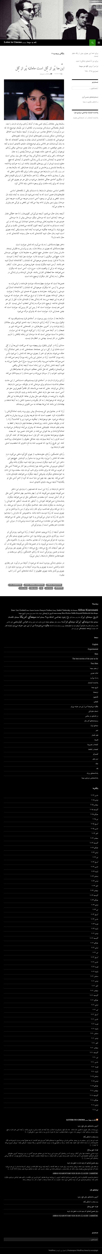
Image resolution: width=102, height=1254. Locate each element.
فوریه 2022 (94, 967)
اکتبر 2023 (95, 886)
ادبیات (40, 613)
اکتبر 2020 (95, 1043)
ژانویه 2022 (94, 972)
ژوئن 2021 (94, 1005)
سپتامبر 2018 (94, 1091)
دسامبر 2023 (94, 877)
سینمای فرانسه (23, 588)
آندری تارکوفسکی (47, 614)
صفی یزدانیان (31, 622)
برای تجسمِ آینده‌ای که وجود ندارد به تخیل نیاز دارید (82, 1163)
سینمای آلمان (40, 617)
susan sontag (57, 613)
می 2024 (95, 857)
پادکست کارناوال (93, 683)
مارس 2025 (94, 829)
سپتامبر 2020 (94, 1048)
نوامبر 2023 (94, 881)
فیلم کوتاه (73, 626)
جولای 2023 (94, 900)
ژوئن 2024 (94, 853)
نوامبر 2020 (94, 1038)
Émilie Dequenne (54, 585)
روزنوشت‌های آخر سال (91, 721)
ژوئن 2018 (94, 1105)
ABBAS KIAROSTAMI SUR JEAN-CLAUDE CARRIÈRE (75, 1174)
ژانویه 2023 (94, 929)
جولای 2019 (94, 1086)
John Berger (94, 613)
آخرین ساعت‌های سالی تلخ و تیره (88, 1126)
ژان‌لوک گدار (8, 626)
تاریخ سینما (22, 614)
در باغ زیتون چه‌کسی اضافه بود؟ (58, 617)
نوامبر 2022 (94, 934)
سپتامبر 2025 (94, 805)
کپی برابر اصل (75, 628)
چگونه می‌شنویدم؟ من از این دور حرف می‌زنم (31, 626)
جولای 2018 (94, 1100)
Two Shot (94, 664)
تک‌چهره (95, 697)
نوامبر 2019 (94, 1081)
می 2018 (95, 1110)
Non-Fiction (66, 613)
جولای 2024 (94, 848)
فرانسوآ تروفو (80, 626)
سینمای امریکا (28, 617)
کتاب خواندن (95, 628)
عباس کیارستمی (20, 622)
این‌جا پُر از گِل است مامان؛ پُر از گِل (39, 69)
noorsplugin (94, 1251)
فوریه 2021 (94, 1024)
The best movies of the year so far (85, 659)
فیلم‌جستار (68, 626)
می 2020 (95, 1058)
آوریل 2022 (94, 957)
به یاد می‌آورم (94, 678)
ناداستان (52, 626)
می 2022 (95, 953)
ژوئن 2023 (94, 905)
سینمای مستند (50, 622)
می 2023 (95, 910)
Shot (96, 654)
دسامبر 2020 (94, 1034)
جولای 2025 (94, 815)
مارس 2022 (94, 962)
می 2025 (95, 819)
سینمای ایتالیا (94, 622)
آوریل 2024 (94, 862)
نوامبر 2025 (94, 800)
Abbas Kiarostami (88, 610)
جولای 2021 (94, 1000)
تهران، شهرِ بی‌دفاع (92, 1150)
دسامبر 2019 (94, 1077)
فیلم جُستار (95, 735)
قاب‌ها (96, 740)
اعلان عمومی (94, 673)
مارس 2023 (94, 919)
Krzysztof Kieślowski (83, 613)
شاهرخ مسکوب (41, 622)
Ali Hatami (74, 610)
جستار (73, 617)
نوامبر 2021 (94, 981)
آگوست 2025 (94, 810)
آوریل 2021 (94, 1015)
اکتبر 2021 (95, 986)
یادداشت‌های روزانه (92, 773)
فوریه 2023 (94, 924)
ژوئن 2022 (94, 948)
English (95, 645)
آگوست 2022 (94, 938)
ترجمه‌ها (95, 692)
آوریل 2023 (94, 915)
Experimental (93, 650)
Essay (54, 610)
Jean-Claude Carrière (32, 610)
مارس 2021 (94, 1019)
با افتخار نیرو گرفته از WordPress (58, 1251)
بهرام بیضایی (29, 613)
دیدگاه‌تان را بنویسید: (45, 74)
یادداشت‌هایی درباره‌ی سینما (90, 778)
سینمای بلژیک (33, 588)
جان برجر (77, 617)
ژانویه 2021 (94, 1029)
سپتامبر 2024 (94, 838)
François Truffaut (46, 611)
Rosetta (59, 588)
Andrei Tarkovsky (63, 611)
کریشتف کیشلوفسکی (85, 629)
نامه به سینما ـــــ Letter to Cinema (20, 42)
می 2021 (95, 1010)
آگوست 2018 (94, 1096)
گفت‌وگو (95, 754)
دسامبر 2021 (94, 977)
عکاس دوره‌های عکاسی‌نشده (91, 626)
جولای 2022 (94, 943)
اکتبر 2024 (95, 834)
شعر (37, 622)
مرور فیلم (95, 759)
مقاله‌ (96, 764)
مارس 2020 (94, 1062)
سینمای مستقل (57, 622)
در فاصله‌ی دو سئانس (91, 716)
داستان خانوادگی (93, 711)
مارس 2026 (94, 796)
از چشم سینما (94, 669)
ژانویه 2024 (94, 872)
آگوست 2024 (94, 843)
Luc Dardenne (15, 585)
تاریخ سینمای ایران (89, 617)
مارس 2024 (94, 867)
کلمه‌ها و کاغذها (93, 750)
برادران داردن (49, 588)
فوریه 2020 (94, 1067)
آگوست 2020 (94, 1053)
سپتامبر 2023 (94, 891)
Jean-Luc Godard (18, 611)
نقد (62, 64)
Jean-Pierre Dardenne (34, 585)
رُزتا (41, 588)
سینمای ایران (83, 622)
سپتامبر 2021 (94, 991)
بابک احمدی (35, 613)
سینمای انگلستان (13, 617)
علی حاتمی (10, 622)
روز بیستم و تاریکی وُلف (90, 1137)
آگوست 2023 (94, 896)
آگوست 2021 (94, 996)
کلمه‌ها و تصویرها (92, 745)
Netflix (73, 613)
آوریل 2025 (94, 824)
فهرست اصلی (99, 42)
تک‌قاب (96, 702)
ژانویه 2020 (94, 1072)
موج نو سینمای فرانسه (59, 626)
